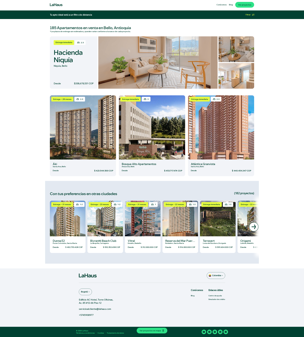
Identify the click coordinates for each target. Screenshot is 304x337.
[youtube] (204, 332)
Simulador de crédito (216, 299)
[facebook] (225, 332)
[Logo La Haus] (56, 4)
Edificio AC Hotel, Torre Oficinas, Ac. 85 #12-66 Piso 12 (96, 301)
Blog (192, 296)
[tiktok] (209, 332)
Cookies (100, 333)
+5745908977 (86, 314)
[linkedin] (220, 332)
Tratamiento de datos (115, 333)
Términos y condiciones (85, 333)
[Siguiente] (253, 226)
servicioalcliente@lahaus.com (95, 308)
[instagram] (215, 332)
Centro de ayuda (215, 296)
